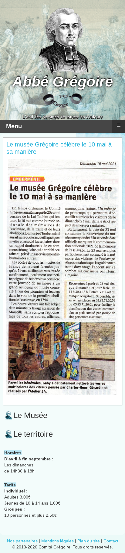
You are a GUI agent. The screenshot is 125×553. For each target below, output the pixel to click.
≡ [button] (119, 125)
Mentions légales (57, 540)
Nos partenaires (22, 540)
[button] (104, 532)
